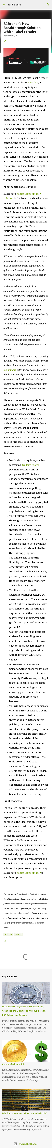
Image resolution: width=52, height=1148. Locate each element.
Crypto (18, 934)
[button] (5, 41)
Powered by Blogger (27, 1144)
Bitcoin (8, 934)
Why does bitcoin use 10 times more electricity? (24, 1113)
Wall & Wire (14, 4)
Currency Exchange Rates (14, 1064)
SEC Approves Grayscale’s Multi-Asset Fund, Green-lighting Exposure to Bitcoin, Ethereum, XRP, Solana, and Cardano (24, 1010)
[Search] (48, 4)
